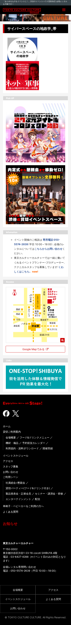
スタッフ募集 (10, 466)
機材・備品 (12, 442)
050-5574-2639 (20, 570)
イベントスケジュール (15, 455)
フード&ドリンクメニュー (34, 437)
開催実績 (48, 448)
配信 (37, 499)
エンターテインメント (18, 499)
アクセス (8, 461)
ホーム (7, 426)
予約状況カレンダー (33, 442)
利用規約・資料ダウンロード (22, 448)
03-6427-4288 (20, 556)
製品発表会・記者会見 (18, 493)
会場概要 (11, 437)
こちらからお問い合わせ (48, 248)
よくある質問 (10, 511)
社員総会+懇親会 (15, 482)
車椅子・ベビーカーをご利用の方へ (23, 506)
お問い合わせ (10, 471)
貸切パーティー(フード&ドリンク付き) (28, 488)
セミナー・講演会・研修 (49, 493)
